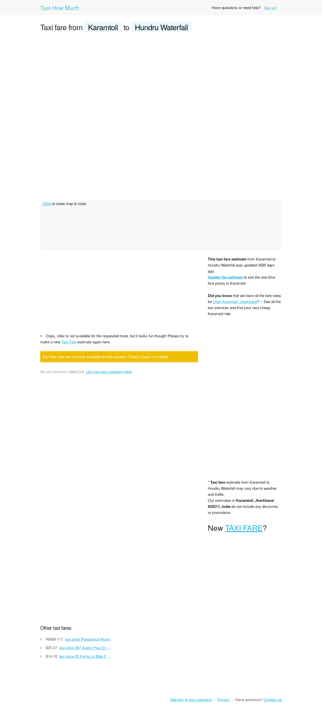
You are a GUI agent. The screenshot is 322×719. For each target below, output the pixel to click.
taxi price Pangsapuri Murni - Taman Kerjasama (104, 639)
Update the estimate (225, 277)
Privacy (223, 699)
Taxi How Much (59, 8)
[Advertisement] (161, 74)
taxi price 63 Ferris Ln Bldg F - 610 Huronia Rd (97, 656)
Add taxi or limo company (191, 699)
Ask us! (270, 7)
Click (47, 203)
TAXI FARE (244, 527)
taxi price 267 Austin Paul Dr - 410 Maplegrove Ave (101, 647)
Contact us (273, 699)
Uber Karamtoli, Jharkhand (235, 301)
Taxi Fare (68, 341)
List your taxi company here (109, 371)
